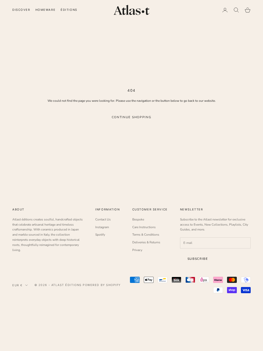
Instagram (102, 227)
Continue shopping (132, 117)
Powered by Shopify (102, 285)
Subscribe (197, 259)
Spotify (100, 235)
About (18, 209)
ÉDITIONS (69, 10)
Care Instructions (144, 227)
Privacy (137, 250)
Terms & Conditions (145, 235)
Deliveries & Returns (146, 242)
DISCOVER (21, 10)
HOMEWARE (45, 10)
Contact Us (103, 219)
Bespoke (138, 219)
